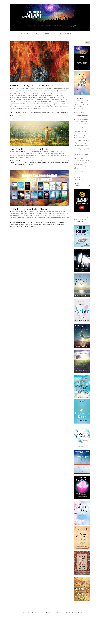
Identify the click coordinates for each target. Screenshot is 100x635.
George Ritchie (25, 103)
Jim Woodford (54, 103)
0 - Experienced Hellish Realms (49, 90)
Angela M (30, 99)
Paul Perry (12, 217)
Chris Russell (33, 153)
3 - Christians (48, 95)
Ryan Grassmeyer (64, 106)
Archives (76, 183)
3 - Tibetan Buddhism (41, 97)
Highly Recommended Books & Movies (28, 209)
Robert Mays (46, 217)
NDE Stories (48, 34)
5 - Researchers (52, 97)
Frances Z (17, 103)
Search (87, 42)
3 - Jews (17, 97)
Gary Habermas (21, 155)
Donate (82, 34)
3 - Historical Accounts (55, 151)
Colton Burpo (40, 153)
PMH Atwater (41, 106)
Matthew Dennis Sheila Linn (22, 105)
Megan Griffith (52, 105)
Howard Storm (33, 103)
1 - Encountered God (31, 92)
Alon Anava (24, 99)
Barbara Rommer (55, 99)
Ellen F (50, 101)
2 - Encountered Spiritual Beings (21, 95)
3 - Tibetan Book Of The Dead (27, 97)
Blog (28, 34)
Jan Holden (13, 215)
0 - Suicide (61, 90)
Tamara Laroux (37, 108)
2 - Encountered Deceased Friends (51, 94)
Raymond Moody (29, 217)
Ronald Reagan (55, 106)
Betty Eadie (18, 153)
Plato (36, 106)
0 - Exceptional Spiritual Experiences (31, 90)
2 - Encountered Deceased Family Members (30, 94)
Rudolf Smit (54, 217)
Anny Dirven (55, 211)
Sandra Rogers (23, 108)
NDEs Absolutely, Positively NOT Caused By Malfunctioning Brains (81, 106)
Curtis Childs (27, 101)
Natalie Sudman (63, 215)
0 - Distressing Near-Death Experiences (53, 88)
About (23, 34)
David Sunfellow (16, 88)
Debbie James (29, 213)
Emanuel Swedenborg (58, 101)
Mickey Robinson (19, 106)
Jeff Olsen (53, 155)
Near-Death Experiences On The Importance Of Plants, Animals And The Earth (81, 135)
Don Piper (56, 153)
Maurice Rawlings (43, 105)
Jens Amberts (32, 215)
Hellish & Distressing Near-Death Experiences (31, 85)
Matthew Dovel (34, 105)
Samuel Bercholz (14, 108)
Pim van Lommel (20, 217)
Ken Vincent (61, 103)
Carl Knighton (13, 101)
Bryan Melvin (63, 99)
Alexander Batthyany (15, 99)
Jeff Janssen (19, 215)
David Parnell (34, 101)
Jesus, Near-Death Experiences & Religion (29, 149)
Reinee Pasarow (39, 217)
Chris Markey (25, 153)
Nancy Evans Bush (29, 106)
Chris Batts (13, 213)
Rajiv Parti (48, 106)
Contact (75, 34)
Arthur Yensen (46, 99)
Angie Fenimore (38, 99)
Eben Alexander (37, 213)
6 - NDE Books (60, 97)
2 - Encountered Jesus (35, 151)
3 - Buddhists (40, 95)
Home (17, 34)
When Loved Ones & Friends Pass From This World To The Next (81, 150)
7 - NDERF (36, 211)
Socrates (30, 108)
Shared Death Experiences (81, 127)
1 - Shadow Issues (58, 92)
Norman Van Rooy (20, 157)
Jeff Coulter (40, 103)
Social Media (57, 34)
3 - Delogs (55, 95)
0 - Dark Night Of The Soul (36, 88)
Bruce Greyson (62, 211)
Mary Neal (59, 155)
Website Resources (36, 34)
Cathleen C (21, 101)
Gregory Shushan (54, 213)
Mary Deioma (39, 215)
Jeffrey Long (47, 103)
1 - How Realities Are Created (45, 92)
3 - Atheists (34, 95)
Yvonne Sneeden (30, 157)
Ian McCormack (46, 155)
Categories (77, 177)
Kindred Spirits (67, 34)
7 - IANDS (31, 211)
